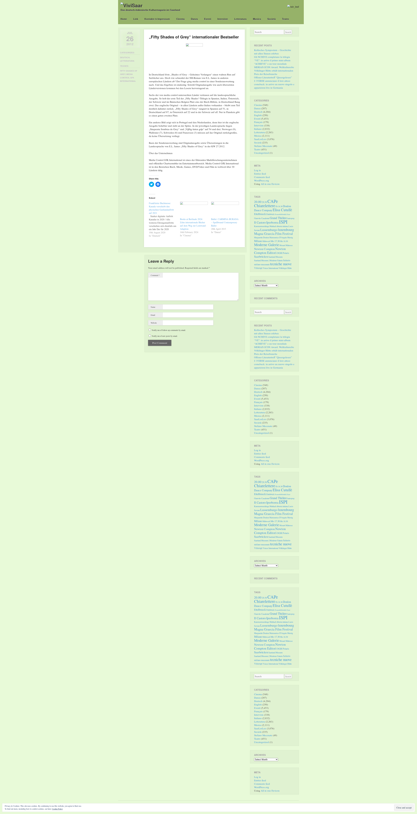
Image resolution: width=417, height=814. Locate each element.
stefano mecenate (262, 264)
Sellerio (286, 260)
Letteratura (240, 19)
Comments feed (262, 177)
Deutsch (125, 57)
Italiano (258, 128)
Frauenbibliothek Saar (282, 214)
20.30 (264, 202)
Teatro (285, 19)
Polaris (286, 253)
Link (135, 19)
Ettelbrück (270, 214)
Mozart (282, 245)
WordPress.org (261, 180)
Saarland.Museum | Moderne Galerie (268, 260)
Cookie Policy (57, 808)
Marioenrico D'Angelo (278, 237)
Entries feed (260, 173)
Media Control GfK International (128, 78)
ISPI (283, 222)
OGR (279, 253)
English (258, 115)
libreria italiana (282, 226)
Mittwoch (266, 241)
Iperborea (272, 222)
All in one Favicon (270, 183)
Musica (257, 19)
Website (154, 322)
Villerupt (258, 267)
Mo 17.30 (275, 241)
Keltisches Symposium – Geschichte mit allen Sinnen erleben (272, 51)
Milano (258, 241)
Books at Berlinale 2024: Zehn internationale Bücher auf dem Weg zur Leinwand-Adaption (193, 224)
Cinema (180, 19)
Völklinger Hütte (285, 268)
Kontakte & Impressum (157, 19)
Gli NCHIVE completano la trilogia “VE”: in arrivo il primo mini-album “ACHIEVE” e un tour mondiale (272, 60)
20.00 (257, 202)
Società (271, 19)
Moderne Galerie (266, 244)
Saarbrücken (261, 256)
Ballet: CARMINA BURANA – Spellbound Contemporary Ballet (224, 222)
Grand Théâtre (278, 218)
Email (153, 315)
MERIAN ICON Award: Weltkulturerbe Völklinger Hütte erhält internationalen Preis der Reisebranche (274, 70)
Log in (257, 170)
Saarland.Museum (275, 256)
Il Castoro (260, 222)
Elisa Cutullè (282, 209)
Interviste (222, 19)
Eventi (207, 19)
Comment (155, 275)
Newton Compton (264, 249)
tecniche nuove (281, 263)
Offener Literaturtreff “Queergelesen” (273, 77)
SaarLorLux (260, 139)
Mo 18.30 (284, 241)
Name (153, 307)
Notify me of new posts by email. (165, 336)
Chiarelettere (264, 205)
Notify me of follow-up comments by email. (169, 330)
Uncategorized (261, 152)
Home (124, 19)
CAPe (272, 201)
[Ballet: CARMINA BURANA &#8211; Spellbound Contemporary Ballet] (225, 210)
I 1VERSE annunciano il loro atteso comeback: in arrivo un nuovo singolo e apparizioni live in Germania (274, 84)
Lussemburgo (269, 230)
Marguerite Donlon (261, 237)
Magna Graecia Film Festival (273, 233)
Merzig (290, 237)
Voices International (270, 268)
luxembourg (286, 229)
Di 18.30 (279, 206)
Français (258, 122)
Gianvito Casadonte (261, 218)
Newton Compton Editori (270, 251)
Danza (194, 19)
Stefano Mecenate (263, 146)
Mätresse (289, 245)
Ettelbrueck (260, 214)
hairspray (291, 218)
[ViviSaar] (132, 5)
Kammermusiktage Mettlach (265, 226)
